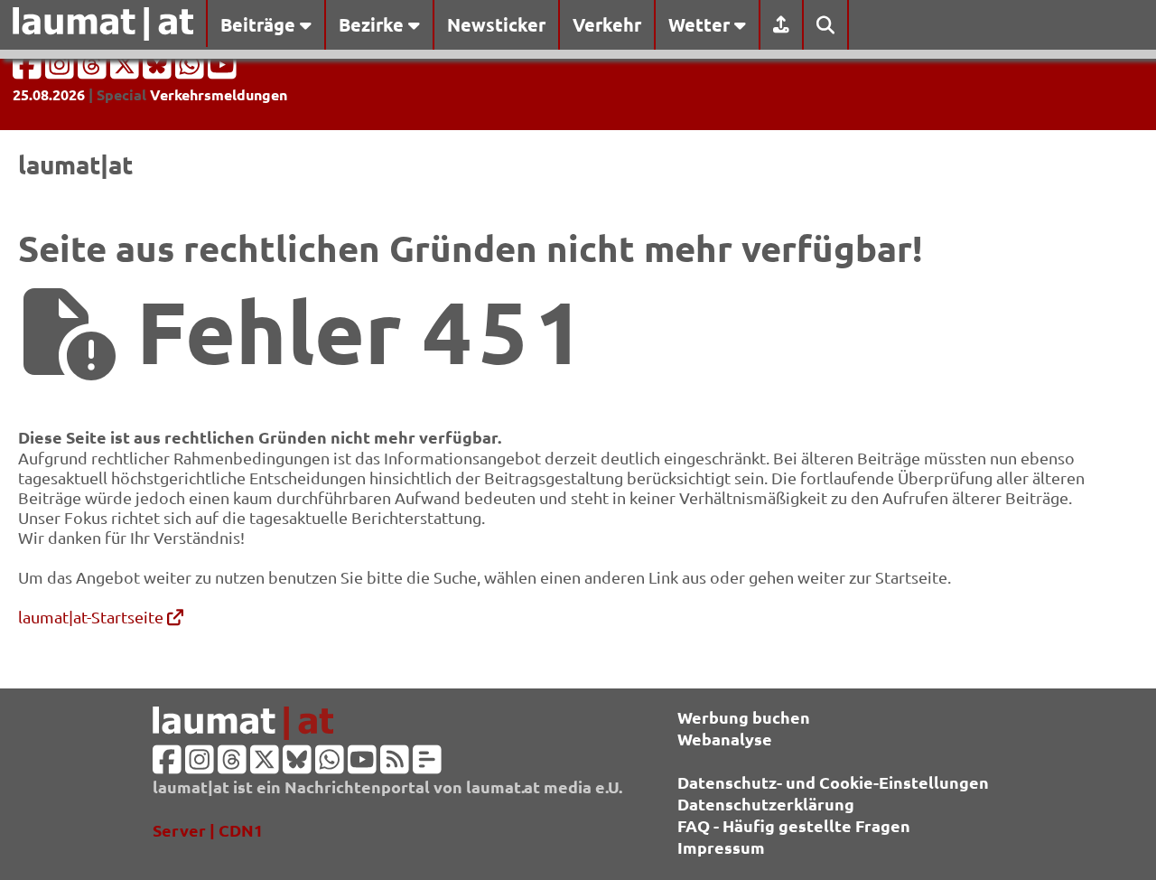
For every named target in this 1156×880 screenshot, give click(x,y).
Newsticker (496, 24)
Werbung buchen (743, 717)
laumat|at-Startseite (92, 616)
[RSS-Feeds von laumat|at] (394, 764)
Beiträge (260, 24)
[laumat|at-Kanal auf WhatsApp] (191, 70)
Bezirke (373, 24)
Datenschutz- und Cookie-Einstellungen (833, 782)
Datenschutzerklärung (765, 803)
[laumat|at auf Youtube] (222, 70)
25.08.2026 (49, 94)
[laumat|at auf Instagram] (61, 70)
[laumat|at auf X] (126, 70)
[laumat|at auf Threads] (94, 70)
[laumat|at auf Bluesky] (159, 70)
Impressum (721, 847)
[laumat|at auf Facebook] (29, 70)
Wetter (701, 24)
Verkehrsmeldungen (218, 94)
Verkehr (607, 24)
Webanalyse (724, 738)
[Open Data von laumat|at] (427, 764)
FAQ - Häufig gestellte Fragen (793, 825)
